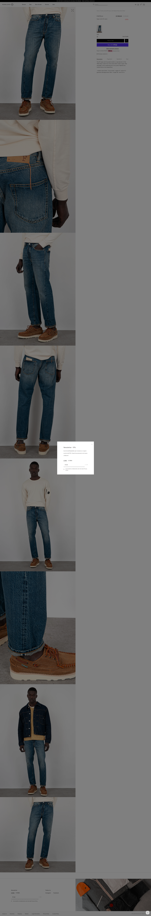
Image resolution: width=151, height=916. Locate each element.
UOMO (65, 460)
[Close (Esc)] (92, 444)
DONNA (70, 460)
